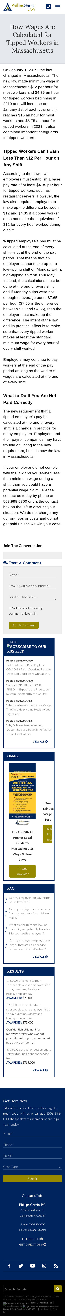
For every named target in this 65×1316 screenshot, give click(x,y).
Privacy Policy (25, 1299)
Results (15, 971)
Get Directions (31, 1244)
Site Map (44, 1309)
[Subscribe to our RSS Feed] (29, 651)
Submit (32, 1179)
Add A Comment (23, 625)
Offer (13, 756)
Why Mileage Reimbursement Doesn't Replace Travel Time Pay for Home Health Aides (28, 729)
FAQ (11, 888)
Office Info (31, 1239)
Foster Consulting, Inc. (40, 1302)
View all (39, 741)
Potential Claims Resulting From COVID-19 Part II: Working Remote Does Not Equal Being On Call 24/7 (28, 669)
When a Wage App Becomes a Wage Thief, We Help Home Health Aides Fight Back (28, 709)
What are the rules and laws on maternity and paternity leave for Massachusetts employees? (28, 929)
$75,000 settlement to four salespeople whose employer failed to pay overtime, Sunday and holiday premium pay (28, 989)
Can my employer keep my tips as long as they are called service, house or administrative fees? (28, 945)
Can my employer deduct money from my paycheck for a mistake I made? (28, 913)
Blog (12, 642)
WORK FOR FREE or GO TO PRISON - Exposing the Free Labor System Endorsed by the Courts (28, 689)
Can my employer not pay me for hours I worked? (28, 900)
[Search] (58, 1288)
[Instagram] (44, 1265)
